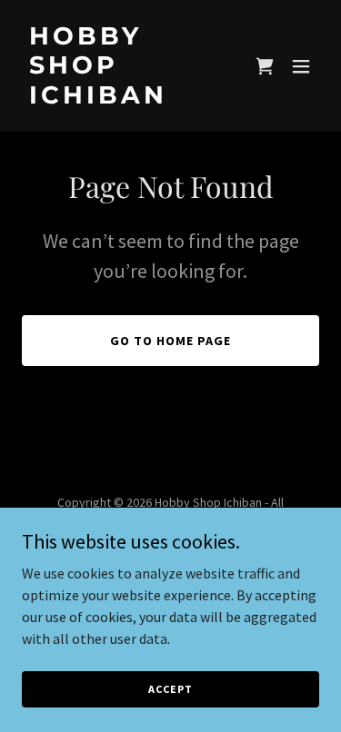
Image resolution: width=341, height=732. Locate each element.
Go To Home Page (170, 340)
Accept (170, 689)
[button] (301, 66)
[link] (126, 98)
